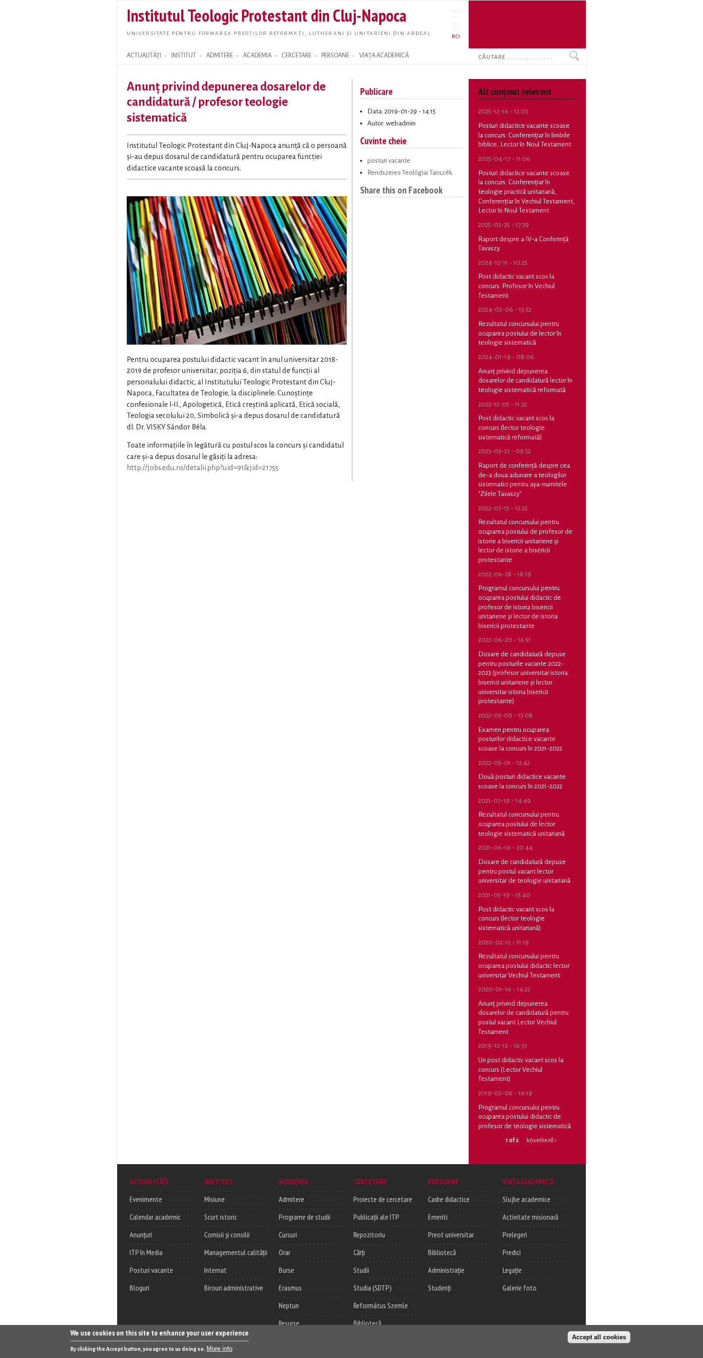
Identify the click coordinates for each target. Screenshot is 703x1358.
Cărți (359, 1252)
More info (219, 1348)
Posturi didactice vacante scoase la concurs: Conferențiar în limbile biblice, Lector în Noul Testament (524, 135)
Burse (286, 1270)
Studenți (439, 1287)
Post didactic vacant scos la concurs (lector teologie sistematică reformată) (516, 427)
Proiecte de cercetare (382, 1199)
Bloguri (139, 1287)
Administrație (446, 1270)
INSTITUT (183, 55)
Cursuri (288, 1234)
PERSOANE (335, 55)
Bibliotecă (367, 1323)
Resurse (289, 1323)
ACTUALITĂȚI (144, 55)
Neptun (289, 1305)
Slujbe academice (526, 1199)
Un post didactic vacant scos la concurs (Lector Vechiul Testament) (520, 1069)
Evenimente (146, 1199)
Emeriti (438, 1217)
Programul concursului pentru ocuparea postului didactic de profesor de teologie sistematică (524, 1117)
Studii (361, 1270)
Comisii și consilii (227, 1234)
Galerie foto (520, 1287)
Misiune (214, 1199)
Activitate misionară (530, 1217)
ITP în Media (146, 1252)
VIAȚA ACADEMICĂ (384, 55)
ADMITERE (219, 55)
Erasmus (290, 1287)
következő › (541, 1140)
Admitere (291, 1199)
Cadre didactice (449, 1199)
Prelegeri (515, 1234)
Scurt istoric (220, 1217)
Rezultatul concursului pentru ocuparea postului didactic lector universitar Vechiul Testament (524, 965)
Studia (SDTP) (372, 1287)
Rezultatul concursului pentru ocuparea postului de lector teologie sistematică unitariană (521, 824)
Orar (284, 1252)
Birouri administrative (233, 1287)
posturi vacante (388, 160)
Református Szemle (380, 1305)
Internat (215, 1270)
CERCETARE (296, 55)
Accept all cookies (599, 1337)
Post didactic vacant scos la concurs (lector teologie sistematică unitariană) (516, 919)
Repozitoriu (369, 1234)
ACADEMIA (257, 55)
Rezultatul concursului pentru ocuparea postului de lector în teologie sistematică (519, 333)
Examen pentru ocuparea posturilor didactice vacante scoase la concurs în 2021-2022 (520, 739)
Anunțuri (141, 1234)
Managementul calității (235, 1252)
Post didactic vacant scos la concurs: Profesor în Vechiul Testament (516, 286)
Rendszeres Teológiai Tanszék (409, 172)
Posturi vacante (151, 1270)
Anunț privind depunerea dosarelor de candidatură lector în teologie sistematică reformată (525, 380)
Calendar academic (155, 1217)
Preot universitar (451, 1234)
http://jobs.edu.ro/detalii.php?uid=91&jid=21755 (203, 467)
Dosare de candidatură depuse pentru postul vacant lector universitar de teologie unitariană (524, 871)
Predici (512, 1252)
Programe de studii (304, 1217)
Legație (512, 1270)
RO (456, 36)
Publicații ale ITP (376, 1217)
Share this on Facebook (401, 190)
